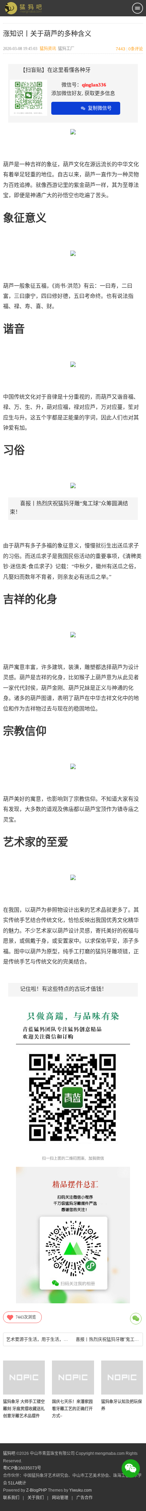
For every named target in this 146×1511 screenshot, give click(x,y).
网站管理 (60, 1497)
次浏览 (26, 1317)
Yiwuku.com (80, 1490)
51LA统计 (17, 1483)
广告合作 (84, 1497)
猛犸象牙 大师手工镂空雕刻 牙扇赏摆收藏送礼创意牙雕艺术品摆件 (24, 1408)
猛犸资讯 (48, 48)
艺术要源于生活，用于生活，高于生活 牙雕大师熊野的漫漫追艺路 (38, 1339)
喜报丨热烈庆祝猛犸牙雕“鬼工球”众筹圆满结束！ (108, 1339)
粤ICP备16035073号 (22, 1468)
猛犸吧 (9, 1453)
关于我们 (36, 1497)
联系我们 (11, 1497)
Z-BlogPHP (36, 1490)
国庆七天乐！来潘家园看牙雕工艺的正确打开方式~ (72, 1408)
